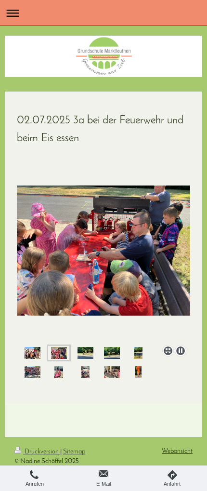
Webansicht (177, 451)
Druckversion (41, 451)
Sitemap (74, 451)
